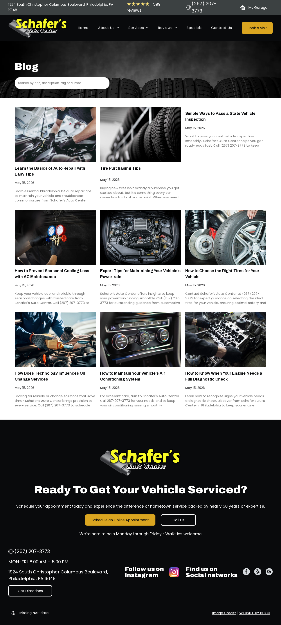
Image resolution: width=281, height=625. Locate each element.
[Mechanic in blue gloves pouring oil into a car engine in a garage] (55, 339)
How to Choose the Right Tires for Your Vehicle (222, 274)
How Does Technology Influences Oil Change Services (50, 376)
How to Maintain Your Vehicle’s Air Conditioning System (132, 376)
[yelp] (257, 572)
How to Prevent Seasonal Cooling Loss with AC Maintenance (52, 274)
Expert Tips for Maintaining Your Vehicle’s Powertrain (140, 274)
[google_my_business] (269, 572)
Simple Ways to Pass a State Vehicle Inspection (220, 116)
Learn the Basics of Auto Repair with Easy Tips (50, 171)
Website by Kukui (254, 613)
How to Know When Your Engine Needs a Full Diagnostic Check (223, 376)
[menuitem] (83, 28)
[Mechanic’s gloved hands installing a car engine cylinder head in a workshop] (225, 339)
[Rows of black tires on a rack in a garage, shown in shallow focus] (140, 134)
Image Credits (224, 613)
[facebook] (246, 572)
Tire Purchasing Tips (120, 168)
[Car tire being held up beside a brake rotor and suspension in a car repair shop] (225, 237)
